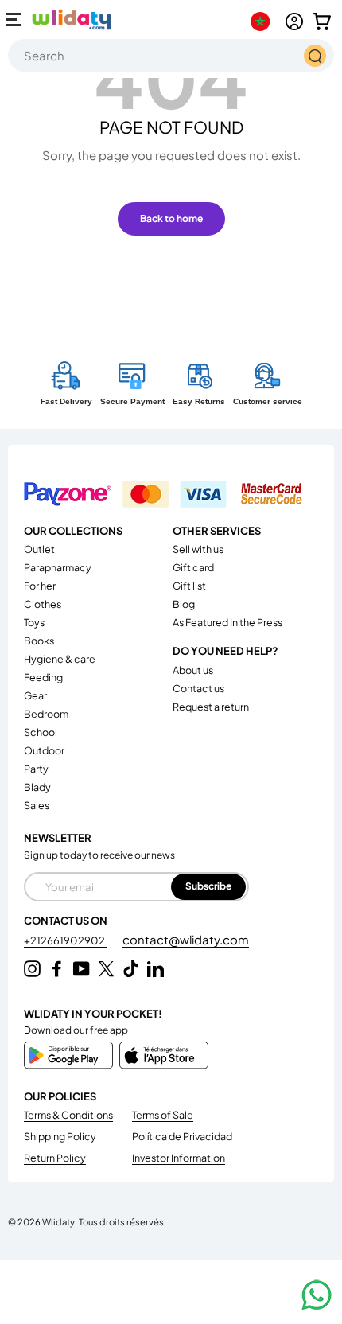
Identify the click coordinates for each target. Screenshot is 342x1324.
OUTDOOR (44, 750)
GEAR (35, 695)
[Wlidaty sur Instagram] (32, 968)
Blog (184, 604)
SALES (36, 805)
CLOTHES (42, 604)
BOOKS (39, 640)
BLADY (37, 787)
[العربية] (263, 21)
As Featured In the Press (227, 622)
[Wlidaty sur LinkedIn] (155, 968)
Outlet (39, 549)
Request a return (211, 706)
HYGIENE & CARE (59, 658)
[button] (322, 21)
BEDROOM (46, 713)
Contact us (198, 688)
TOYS (34, 622)
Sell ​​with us (198, 549)
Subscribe (208, 886)
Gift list (189, 585)
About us (193, 670)
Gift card (193, 567)
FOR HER (40, 585)
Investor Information (178, 1157)
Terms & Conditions (68, 1114)
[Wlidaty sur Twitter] (106, 968)
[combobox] (171, 55)
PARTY (36, 768)
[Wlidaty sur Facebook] (57, 968)
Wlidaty (58, 1221)
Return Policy (55, 1157)
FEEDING (43, 677)
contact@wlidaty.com (185, 939)
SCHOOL (40, 732)
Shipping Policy (60, 1136)
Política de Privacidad (182, 1136)
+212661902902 (65, 940)
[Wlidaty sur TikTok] (130, 968)
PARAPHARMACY (57, 567)
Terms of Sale (162, 1114)
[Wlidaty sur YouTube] (81, 968)
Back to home (171, 218)
